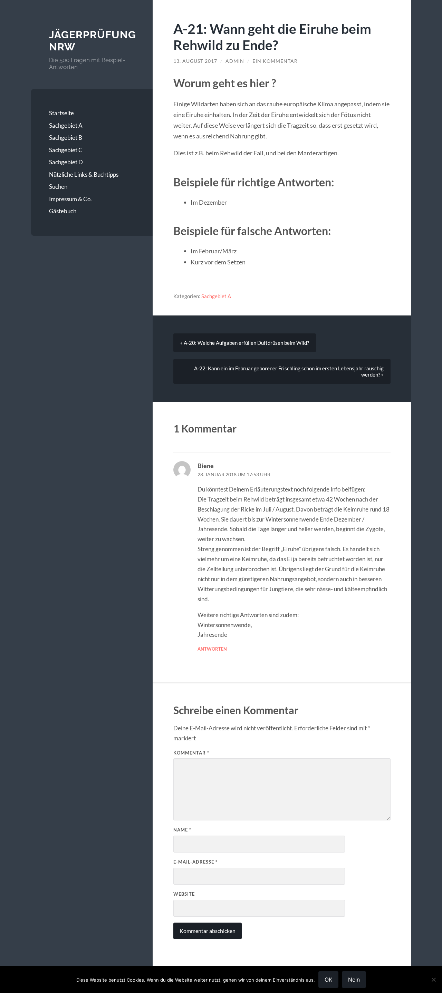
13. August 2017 (195, 61)
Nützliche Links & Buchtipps (83, 174)
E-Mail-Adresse (195, 862)
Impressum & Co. (70, 199)
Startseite (61, 113)
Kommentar (191, 753)
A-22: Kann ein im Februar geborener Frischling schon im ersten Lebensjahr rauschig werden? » (289, 371)
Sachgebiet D (66, 162)
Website (184, 894)
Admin (234, 61)
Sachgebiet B (65, 137)
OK (328, 979)
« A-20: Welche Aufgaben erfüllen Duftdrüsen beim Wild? (244, 343)
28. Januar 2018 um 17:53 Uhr (234, 474)
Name (182, 830)
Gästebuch (62, 211)
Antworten (212, 649)
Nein (354, 979)
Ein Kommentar (275, 61)
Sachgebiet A (66, 125)
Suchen (58, 186)
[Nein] (433, 979)
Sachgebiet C (66, 150)
